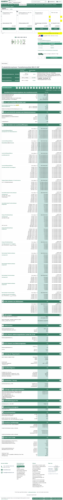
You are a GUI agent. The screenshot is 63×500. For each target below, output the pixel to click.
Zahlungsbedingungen (21, 471)
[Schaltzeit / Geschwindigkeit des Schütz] (45, 88)
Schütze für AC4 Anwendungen (38, 474)
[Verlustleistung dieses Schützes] (51, 88)
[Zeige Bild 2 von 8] (16, 37)
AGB (17, 478)
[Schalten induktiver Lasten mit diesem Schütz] (20, 88)
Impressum (19, 477)
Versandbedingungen (21, 473)
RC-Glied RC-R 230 (55, 23)
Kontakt (18, 467)
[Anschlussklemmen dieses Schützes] (56, 88)
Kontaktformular (7, 469)
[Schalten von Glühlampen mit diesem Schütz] (25, 88)
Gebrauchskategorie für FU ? (38, 486)
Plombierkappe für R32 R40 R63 (41, 24)
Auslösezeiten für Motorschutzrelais (39, 482)
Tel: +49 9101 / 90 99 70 (8, 466)
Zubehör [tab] (10, 2)
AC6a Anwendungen (36, 473)
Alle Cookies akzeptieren (57, 498)
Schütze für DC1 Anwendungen (38, 481)
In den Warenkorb (54, 57)
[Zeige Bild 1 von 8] (15, 37)
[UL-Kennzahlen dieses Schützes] (59, 88)
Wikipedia (11, 142)
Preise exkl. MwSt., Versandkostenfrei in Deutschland (48, 50)
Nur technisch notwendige (38, 498)
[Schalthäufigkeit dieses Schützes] (42, 88)
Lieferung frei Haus (32, 492)
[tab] (4, 63)
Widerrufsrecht (19, 476)
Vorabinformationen (20, 469)
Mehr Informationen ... (4, 499)
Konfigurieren (47, 498)
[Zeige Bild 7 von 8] (24, 37)
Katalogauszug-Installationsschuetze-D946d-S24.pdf (49, 41)
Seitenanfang (56, 102)
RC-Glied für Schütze (36, 471)
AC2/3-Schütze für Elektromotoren (39, 466)
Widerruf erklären (20, 466)
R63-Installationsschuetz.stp (45, 40)
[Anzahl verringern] (39, 58)
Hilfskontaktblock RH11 (24, 23)
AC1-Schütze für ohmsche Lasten (38, 465)
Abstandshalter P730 (7, 23)
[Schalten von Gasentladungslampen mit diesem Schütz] (22, 88)
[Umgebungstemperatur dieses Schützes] (48, 88)
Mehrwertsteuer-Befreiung (22, 470)
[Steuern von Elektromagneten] (37, 88)
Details (9, 28)
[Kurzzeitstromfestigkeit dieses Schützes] (54, 88)
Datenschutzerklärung (21, 474)
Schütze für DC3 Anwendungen (38, 479)
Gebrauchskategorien (36, 467)
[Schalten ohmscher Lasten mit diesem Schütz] (17, 88)
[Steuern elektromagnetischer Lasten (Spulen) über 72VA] (34, 88)
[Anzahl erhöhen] (45, 58)
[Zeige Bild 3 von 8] (18, 37)
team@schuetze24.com (8, 472)
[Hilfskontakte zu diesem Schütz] (31, 88)
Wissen (34, 463)
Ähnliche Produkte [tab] (17, 2)
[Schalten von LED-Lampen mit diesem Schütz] (28, 88)
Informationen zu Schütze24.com (20, 464)
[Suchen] (45, 2)
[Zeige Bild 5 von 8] (21, 37)
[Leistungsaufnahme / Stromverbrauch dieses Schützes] (39, 88)
